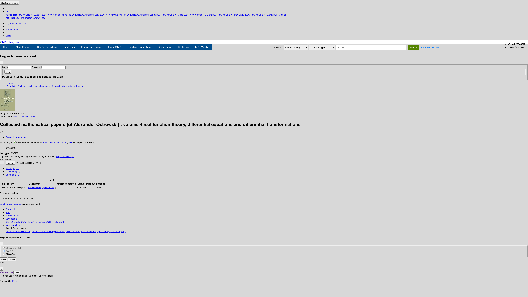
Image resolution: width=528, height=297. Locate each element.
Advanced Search (429, 47)
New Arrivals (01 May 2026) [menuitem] (231, 14)
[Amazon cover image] (7, 110)
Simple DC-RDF (14, 247)
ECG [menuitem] (247, 14)
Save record (11, 218)
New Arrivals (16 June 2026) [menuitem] (147, 14)
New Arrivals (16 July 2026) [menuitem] (91, 14)
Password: (37, 67)
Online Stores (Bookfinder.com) (81, 231)
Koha (14, 281)
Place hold (11, 209)
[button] (8, 11)
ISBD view (30, 116)
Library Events (164, 47)
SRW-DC (10, 254)
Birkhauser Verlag (58, 142)
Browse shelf (41, 187)
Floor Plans (69, 47)
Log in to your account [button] (10, 203)
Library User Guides (91, 47)
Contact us (183, 47)
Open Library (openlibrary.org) (111, 231)
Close (17, 272)
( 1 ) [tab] (12, 168)
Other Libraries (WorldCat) (18, 231)
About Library (23, 47)
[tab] (13, 171)
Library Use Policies (47, 47)
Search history (13, 29)
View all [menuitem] (282, 14)
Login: (5, 67)
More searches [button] (13, 225)
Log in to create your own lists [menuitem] (30, 17)
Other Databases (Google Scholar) (48, 231)
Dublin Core (20, 221)
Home (6, 47)
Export (3, 259)
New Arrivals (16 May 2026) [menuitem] (203, 14)
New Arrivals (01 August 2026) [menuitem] (63, 14)
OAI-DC (9, 251)
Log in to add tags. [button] (65, 156)
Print (8, 212)
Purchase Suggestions (140, 47)
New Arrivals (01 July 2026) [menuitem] (119, 14)
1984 (70, 142)
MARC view (18, 116)
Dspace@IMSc (114, 47)
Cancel (12, 259)
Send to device (13, 215)
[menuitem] (11, 14)
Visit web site (6, 272)
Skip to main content (9, 3)
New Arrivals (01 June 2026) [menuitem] (175, 14)
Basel (46, 142)
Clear (8, 35)
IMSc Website (202, 47)
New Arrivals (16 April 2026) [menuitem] (264, 14)
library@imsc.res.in (517, 47)
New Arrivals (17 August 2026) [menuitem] (32, 14)
